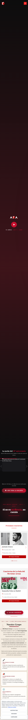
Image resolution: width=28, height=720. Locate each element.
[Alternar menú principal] (25, 3)
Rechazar (14, 713)
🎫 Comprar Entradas (14, 556)
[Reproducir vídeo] (14, 224)
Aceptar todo (14, 710)
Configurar (14, 716)
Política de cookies (12, 707)
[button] (14, 223)
